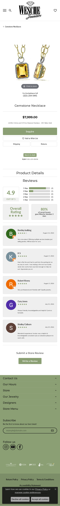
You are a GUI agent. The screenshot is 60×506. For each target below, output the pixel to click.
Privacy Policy (27, 479)
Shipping (16, 144)
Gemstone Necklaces (13, 26)
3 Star (25, 194)
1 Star (25, 200)
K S (19, 253)
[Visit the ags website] (11, 464)
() (52, 188)
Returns (44, 144)
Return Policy (12, 479)
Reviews (30, 180)
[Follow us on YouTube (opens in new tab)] (13, 447)
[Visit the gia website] (22, 464)
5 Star (25, 188)
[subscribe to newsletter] (52, 430)
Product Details (30, 173)
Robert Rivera (24, 280)
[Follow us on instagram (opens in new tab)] (6, 447)
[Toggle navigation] (4, 10)
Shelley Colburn (24, 324)
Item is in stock (30, 155)
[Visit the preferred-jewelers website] (50, 464)
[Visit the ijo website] (32, 464)
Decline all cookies (20, 499)
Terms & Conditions (45, 479)
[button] (10, 10)
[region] (30, 63)
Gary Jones (22, 301)
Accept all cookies (40, 499)
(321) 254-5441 (30, 95)
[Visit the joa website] (41, 464)
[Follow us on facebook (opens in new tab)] (20, 447)
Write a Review (30, 360)
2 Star (25, 197)
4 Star (25, 191)
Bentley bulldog (24, 230)
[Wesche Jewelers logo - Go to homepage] (30, 10)
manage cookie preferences (28, 492)
